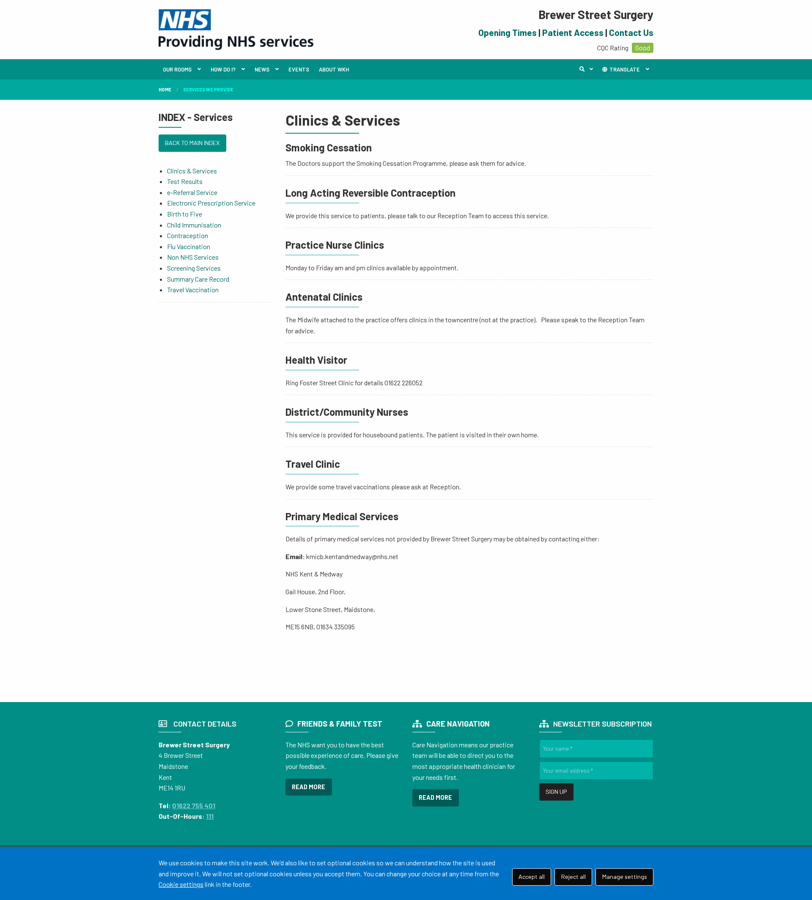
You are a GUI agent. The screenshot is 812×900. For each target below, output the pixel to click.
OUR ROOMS (177, 69)
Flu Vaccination (188, 246)
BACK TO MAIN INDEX (192, 142)
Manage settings (624, 876)
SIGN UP (556, 791)
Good (642, 48)
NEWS (262, 69)
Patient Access (573, 32)
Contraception (187, 235)
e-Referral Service (192, 192)
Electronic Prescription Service (211, 203)
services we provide (208, 89)
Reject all (573, 876)
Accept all (531, 876)
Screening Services (194, 268)
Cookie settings (181, 884)
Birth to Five (184, 214)
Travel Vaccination (193, 289)
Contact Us (631, 32)
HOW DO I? (223, 69)
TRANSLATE (624, 69)
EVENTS (298, 69)
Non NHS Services (193, 257)
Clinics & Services (192, 171)
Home (165, 89)
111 (210, 816)
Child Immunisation (194, 225)
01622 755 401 (193, 805)
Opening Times (507, 32)
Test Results (185, 181)
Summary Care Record (198, 279)
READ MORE (308, 786)
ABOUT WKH (334, 69)
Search (588, 69)
